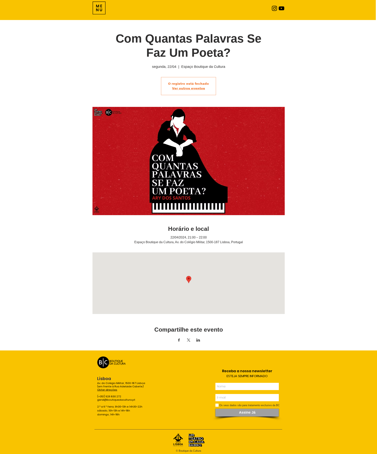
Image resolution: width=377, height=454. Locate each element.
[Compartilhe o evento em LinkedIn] (198, 340)
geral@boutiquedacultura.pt (116, 400)
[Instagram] (274, 8)
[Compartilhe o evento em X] (188, 340)
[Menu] (99, 8)
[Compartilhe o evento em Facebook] (179, 340)
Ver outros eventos (188, 88)
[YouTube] (281, 8)
